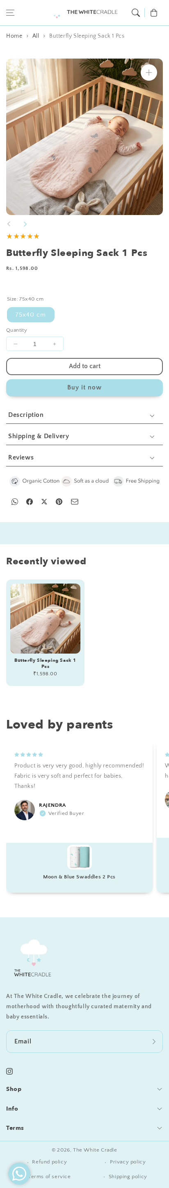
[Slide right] (25, 224)
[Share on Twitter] (44, 501)
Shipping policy (128, 1176)
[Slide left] (9, 224)
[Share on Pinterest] (59, 501)
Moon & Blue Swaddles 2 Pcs (79, 877)
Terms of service (49, 1176)
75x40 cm (31, 314)
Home (14, 36)
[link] (84, 481)
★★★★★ (23, 237)
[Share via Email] (75, 502)
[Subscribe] (154, 1041)
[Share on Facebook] (29, 501)
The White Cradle (95, 1150)
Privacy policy (128, 1162)
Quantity (16, 330)
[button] (10, 13)
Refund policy (49, 1162)
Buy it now (84, 387)
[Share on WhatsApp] (14, 501)
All (35, 36)
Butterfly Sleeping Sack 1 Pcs (86, 36)
